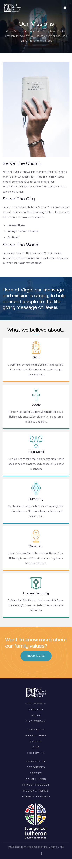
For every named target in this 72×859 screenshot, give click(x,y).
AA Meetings (36, 779)
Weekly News (36, 735)
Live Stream (36, 721)
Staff (36, 715)
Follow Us (36, 753)
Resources (36, 767)
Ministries (36, 730)
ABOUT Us (36, 710)
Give (36, 747)
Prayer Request (35, 785)
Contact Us (36, 762)
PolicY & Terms (36, 791)
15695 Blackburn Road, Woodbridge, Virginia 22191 (36, 846)
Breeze (36, 773)
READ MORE (36, 656)
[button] (65, 7)
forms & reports (36, 797)
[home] (11, 6)
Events (36, 741)
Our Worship (35, 704)
